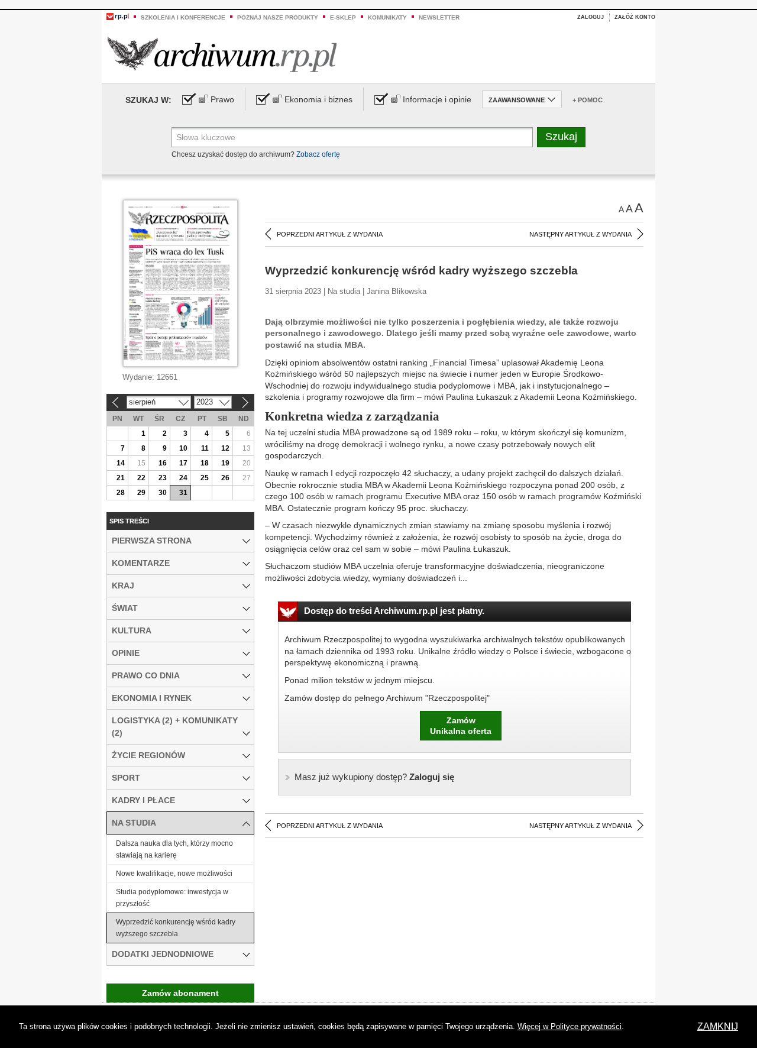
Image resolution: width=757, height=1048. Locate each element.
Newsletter (439, 17)
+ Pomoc (587, 99)
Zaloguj (590, 17)
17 (183, 463)
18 (204, 463)
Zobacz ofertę (318, 154)
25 (204, 478)
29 (141, 493)
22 (141, 478)
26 (225, 478)
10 (183, 448)
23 (162, 478)
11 (205, 448)
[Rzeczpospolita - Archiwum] (222, 54)
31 (183, 493)
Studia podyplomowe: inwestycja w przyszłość (172, 898)
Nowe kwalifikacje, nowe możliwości (174, 873)
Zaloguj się (374, 777)
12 (225, 448)
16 (162, 463)
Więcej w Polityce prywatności (569, 1026)
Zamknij (717, 1026)
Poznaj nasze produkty (277, 17)
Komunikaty (387, 17)
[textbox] (352, 137)
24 (183, 478)
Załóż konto (634, 17)
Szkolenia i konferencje (183, 17)
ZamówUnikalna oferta (460, 726)
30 (162, 493)
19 (225, 463)
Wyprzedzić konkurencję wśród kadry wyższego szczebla (175, 928)
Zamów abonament (180, 993)
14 (121, 463)
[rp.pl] (117, 16)
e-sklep (343, 17)
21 (121, 478)
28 (121, 493)
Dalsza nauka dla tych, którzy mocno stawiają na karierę (174, 849)
